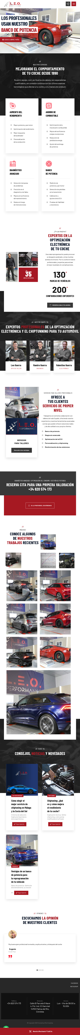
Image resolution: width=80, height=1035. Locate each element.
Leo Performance (17, 795)
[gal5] (55, 619)
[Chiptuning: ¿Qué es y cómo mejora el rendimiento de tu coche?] (58, 780)
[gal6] (21, 652)
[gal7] (55, 652)
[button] (73, 4)
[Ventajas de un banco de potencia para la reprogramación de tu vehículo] (22, 850)
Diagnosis (15, 866)
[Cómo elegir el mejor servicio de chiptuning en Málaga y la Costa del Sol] (22, 780)
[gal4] (21, 619)
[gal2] (55, 585)
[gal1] (21, 585)
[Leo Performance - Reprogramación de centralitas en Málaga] (13, 560)
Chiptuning (51, 795)
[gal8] (38, 702)
